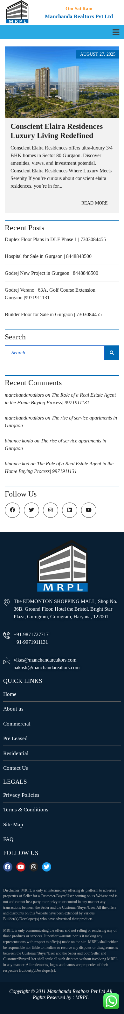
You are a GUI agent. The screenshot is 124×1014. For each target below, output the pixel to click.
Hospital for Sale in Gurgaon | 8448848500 (48, 256)
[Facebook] (7, 867)
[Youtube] (20, 867)
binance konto (19, 440)
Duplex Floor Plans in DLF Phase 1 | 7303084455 (55, 239)
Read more (94, 203)
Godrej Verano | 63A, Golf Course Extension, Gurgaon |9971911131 (51, 293)
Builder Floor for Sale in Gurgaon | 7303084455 (53, 314)
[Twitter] (46, 867)
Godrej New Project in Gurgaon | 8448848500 (51, 273)
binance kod (17, 463)
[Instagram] (33, 867)
